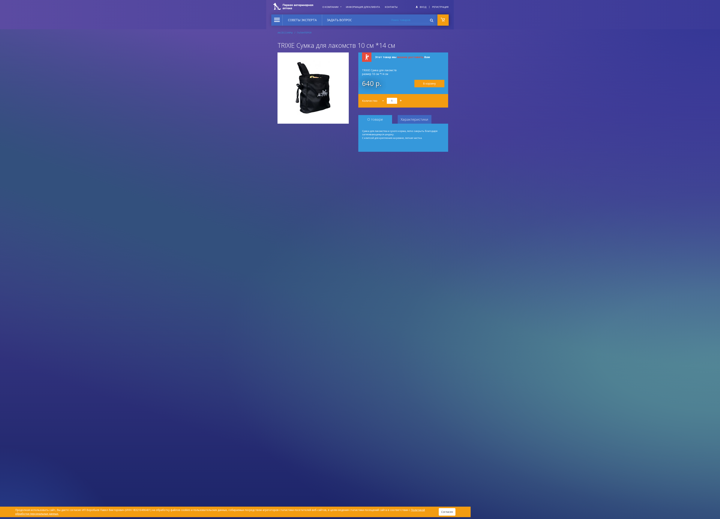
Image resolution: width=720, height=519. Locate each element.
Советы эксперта (302, 20)
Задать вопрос (339, 20)
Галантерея (304, 32)
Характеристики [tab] (414, 119)
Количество (382, 99)
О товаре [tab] (375, 119)
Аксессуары (285, 32)
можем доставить (410, 57)
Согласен (447, 512)
